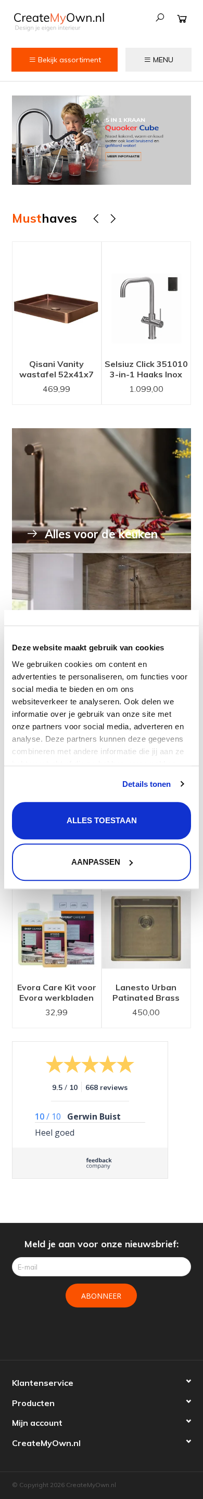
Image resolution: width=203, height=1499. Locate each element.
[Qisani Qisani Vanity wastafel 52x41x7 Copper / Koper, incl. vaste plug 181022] (56, 297)
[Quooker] (101, 140)
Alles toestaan (102, 820)
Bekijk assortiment (68, 59)
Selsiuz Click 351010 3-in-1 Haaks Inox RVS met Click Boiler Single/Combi (146, 370)
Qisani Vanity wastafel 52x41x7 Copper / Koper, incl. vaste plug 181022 (56, 370)
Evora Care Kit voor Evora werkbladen (56, 992)
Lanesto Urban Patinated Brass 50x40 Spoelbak (146, 993)
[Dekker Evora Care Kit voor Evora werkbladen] (56, 920)
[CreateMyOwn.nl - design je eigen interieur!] (59, 21)
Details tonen (146, 784)
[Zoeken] (160, 17)
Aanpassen (95, 861)
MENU (162, 59)
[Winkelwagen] (182, 18)
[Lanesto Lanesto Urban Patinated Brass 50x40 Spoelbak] (146, 920)
